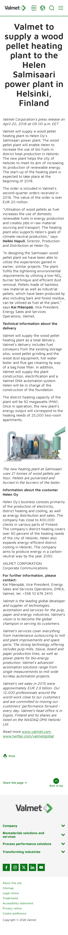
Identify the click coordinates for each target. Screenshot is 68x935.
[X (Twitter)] (23, 867)
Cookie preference (14, 913)
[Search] (51, 7)
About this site (12, 883)
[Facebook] (6, 867)
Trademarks (10, 898)
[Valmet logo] (16, 7)
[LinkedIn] (32, 867)
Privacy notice (12, 908)
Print (12, 756)
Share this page (13, 782)
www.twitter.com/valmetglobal (28, 736)
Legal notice (11, 893)
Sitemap (8, 888)
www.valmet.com (36, 731)
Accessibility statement (18, 903)
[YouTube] (41, 867)
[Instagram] (15, 867)
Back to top (56, 785)
